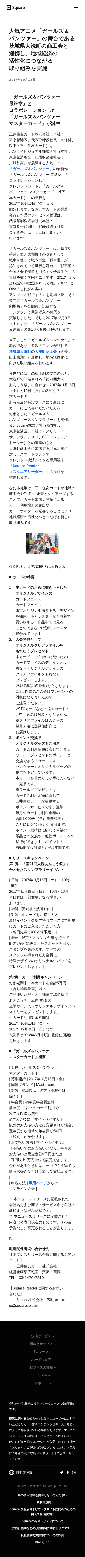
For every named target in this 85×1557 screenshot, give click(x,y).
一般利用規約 (42, 1502)
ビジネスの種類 (41, 1367)
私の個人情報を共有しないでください (42, 1495)
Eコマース (41, 1352)
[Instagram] (74, 1472)
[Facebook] (68, 1472)
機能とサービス (41, 1344)
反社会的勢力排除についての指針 (42, 1535)
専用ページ (38, 1183)
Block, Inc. (42, 1542)
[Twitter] (61, 1472)
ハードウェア (41, 1360)
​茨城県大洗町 (20, 351)
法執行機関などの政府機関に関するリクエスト (42, 1528)
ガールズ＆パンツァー (31, 169)
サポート (41, 1383)
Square (41, 1375)
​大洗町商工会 (46, 351)
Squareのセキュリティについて (42, 1521)
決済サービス (41, 1336)
